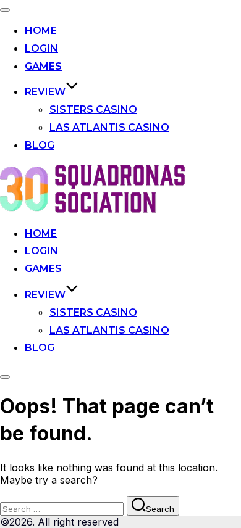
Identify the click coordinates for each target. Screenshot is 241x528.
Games (43, 66)
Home (41, 30)
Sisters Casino (93, 109)
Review (45, 91)
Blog (39, 145)
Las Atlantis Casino (109, 127)
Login (41, 48)
